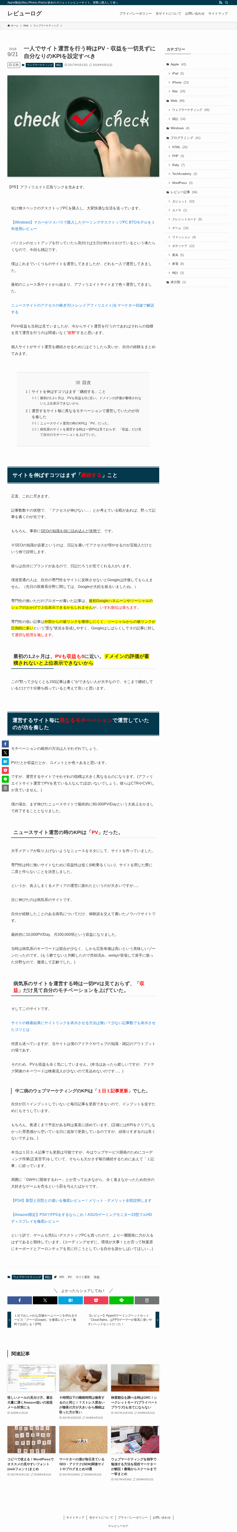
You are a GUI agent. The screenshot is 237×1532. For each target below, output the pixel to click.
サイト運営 (83, 1277)
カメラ (179, 210)
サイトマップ (75, 1517)
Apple (178, 64)
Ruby (178, 165)
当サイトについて (101, 1517)
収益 (97, 1277)
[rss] (221, 2)
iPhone (180, 82)
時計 (178, 273)
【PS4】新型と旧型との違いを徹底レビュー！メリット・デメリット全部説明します (81, 1200)
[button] (19, 1300)
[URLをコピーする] (147, 1300)
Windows (180, 128)
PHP (178, 156)
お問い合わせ (162, 1517)
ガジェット (183, 201)
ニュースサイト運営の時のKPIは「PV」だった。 (75, 423)
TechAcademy (184, 174)
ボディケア (183, 246)
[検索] (227, 2)
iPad (178, 73)
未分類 (178, 282)
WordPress (182, 183)
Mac (178, 91)
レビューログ (24, 13)
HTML (179, 147)
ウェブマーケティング (40, 65)
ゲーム (180, 228)
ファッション (184, 237)
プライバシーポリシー (133, 1517)
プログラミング (185, 138)
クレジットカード (187, 219)
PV (70, 1277)
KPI (61, 1277)
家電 (178, 264)
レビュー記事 (184, 192)
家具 (178, 255)
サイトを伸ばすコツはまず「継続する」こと (69, 392)
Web (177, 101)
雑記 (58, 65)
